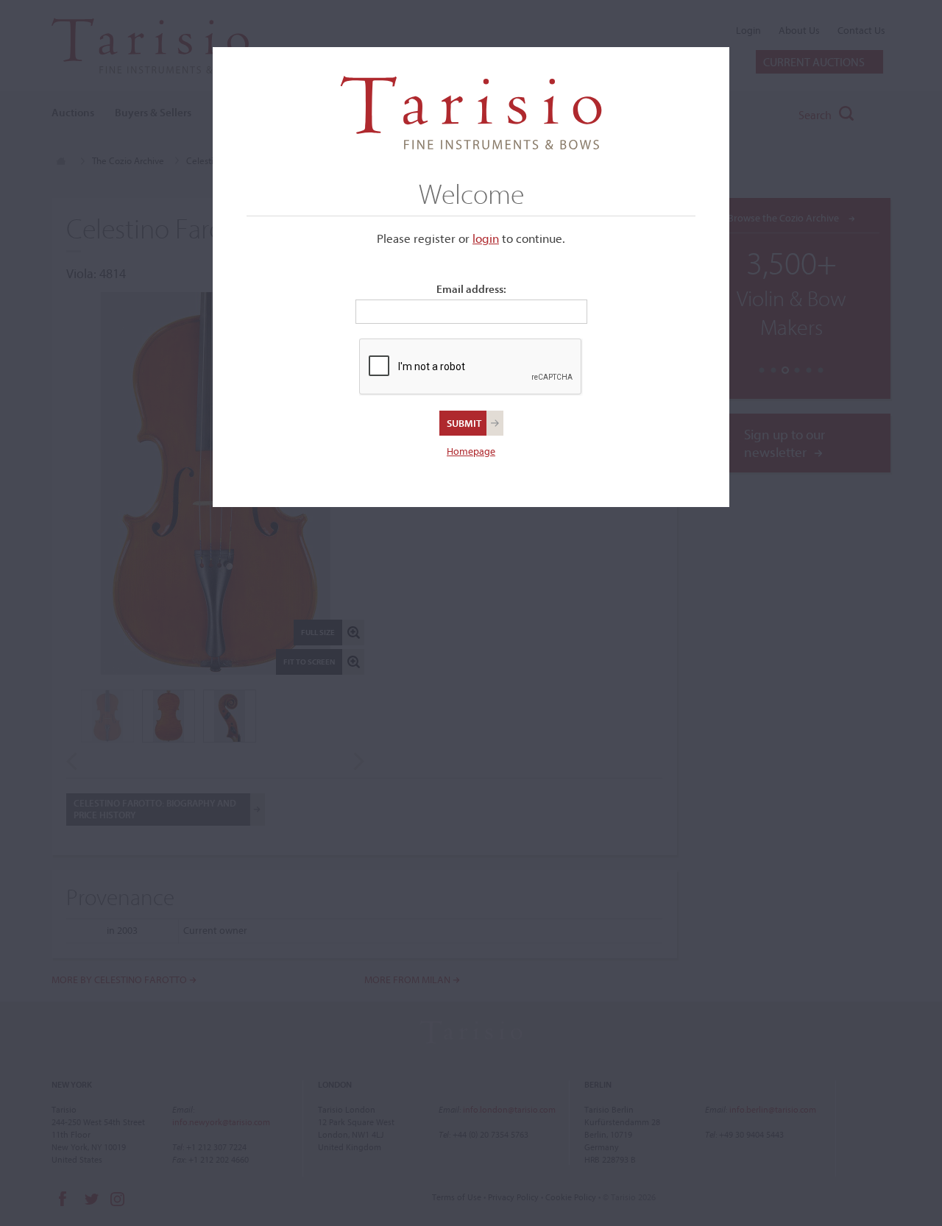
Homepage (471, 451)
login (485, 238)
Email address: (471, 289)
